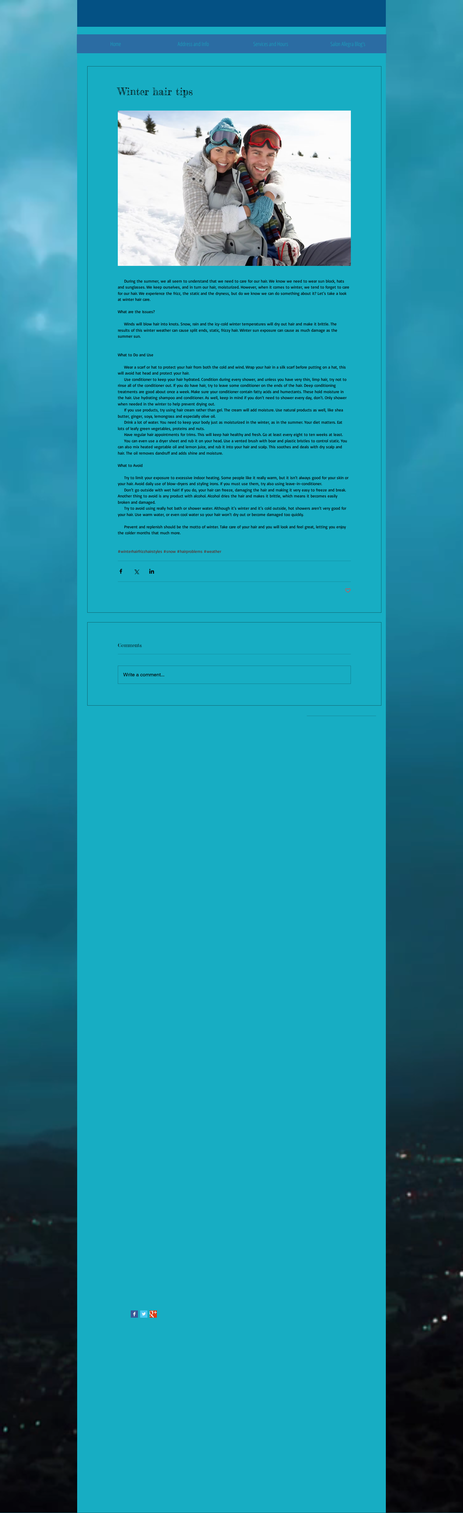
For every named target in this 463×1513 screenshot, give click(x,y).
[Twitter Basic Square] (143, 1314)
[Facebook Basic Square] (134, 1314)
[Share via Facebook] (121, 571)
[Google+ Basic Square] (153, 1314)
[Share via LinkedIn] (152, 571)
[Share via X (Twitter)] (136, 571)
